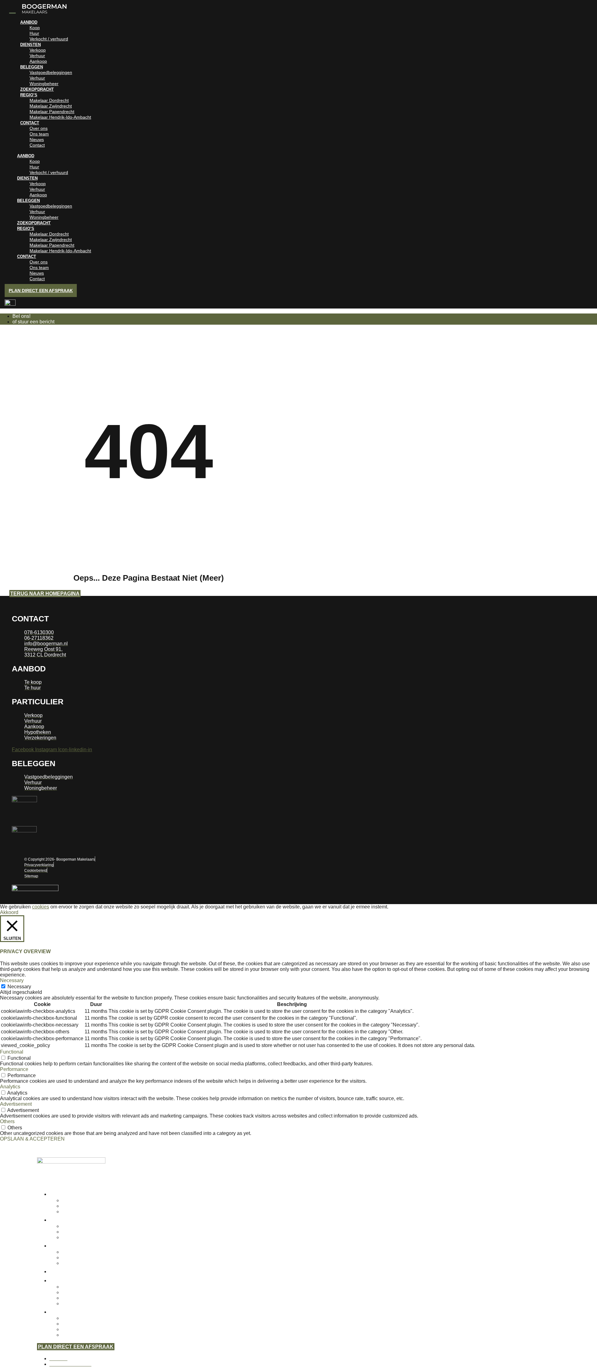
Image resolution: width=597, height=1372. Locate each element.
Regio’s (28, 95)
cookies (40, 906)
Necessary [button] (12, 980)
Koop (35, 27)
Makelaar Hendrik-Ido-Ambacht (60, 117)
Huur (34, 33)
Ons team (39, 133)
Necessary (19, 986)
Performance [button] (14, 1069)
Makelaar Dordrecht (49, 100)
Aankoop (38, 61)
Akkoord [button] (9, 912)
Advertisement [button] (16, 1104)
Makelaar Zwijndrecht (51, 105)
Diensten (30, 44)
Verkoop (38, 50)
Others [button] (7, 1121)
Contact (29, 123)
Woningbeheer (44, 83)
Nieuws (37, 139)
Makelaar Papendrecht (52, 111)
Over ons (39, 128)
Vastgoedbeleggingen (51, 72)
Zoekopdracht (37, 89)
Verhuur (37, 55)
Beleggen (31, 67)
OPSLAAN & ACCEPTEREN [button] (32, 1138)
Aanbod (28, 22)
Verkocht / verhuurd (49, 38)
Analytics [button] (10, 1086)
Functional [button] (11, 1051)
